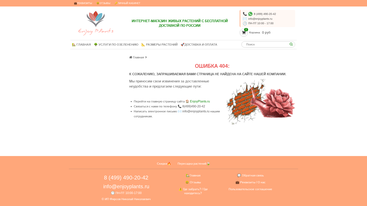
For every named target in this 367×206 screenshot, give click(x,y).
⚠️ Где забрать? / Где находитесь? (193, 191)
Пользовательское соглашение (250, 189)
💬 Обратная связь (250, 175)
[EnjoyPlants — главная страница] (96, 23)
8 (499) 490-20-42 (265, 13)
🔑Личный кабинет (127, 3)
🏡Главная (193, 175)
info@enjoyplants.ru (260, 18)
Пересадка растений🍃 (194, 163)
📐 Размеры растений (159, 44)
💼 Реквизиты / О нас (250, 182)
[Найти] (291, 44)
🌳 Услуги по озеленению (116, 44)
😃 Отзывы (193, 182)
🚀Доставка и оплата (199, 44)
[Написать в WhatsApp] (250, 14)
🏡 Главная (81, 44)
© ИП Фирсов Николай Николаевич (126, 199)
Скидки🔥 (164, 163)
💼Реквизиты (83, 3)
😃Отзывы (103, 3)
